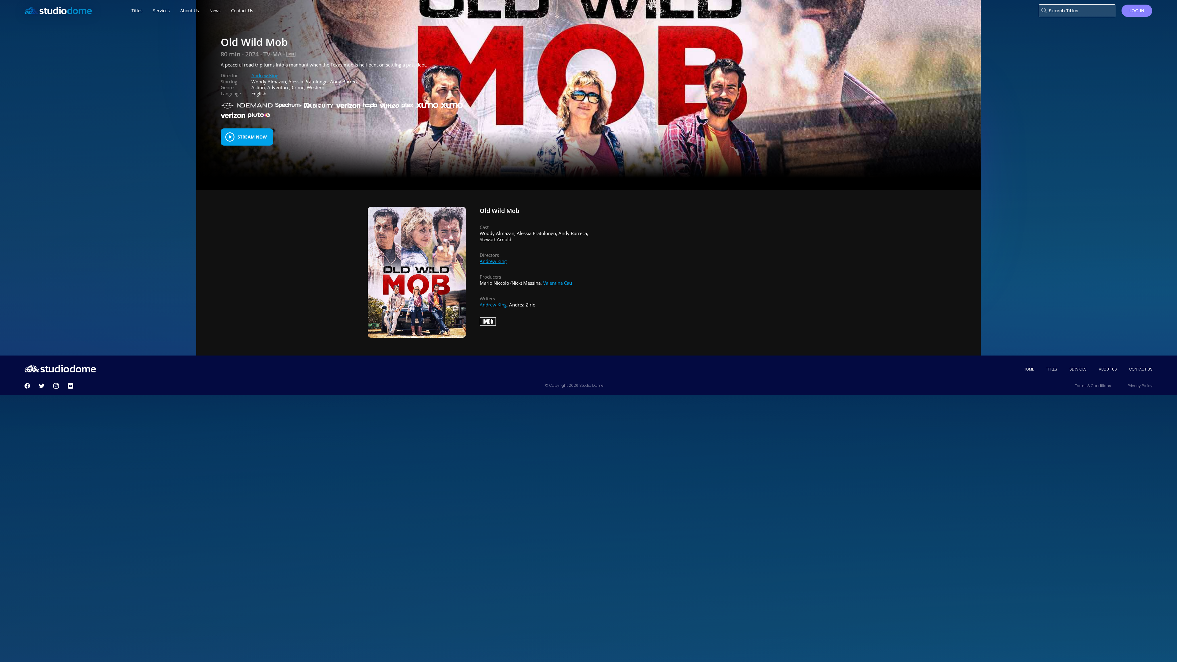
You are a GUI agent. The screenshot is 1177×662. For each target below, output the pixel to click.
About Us (1108, 369)
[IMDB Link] (290, 54)
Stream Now (252, 137)
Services (1078, 369)
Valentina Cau (557, 283)
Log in (1136, 11)
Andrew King (264, 75)
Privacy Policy (1140, 385)
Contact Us (1140, 369)
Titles (1051, 369)
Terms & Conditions (1093, 385)
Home (1029, 369)
